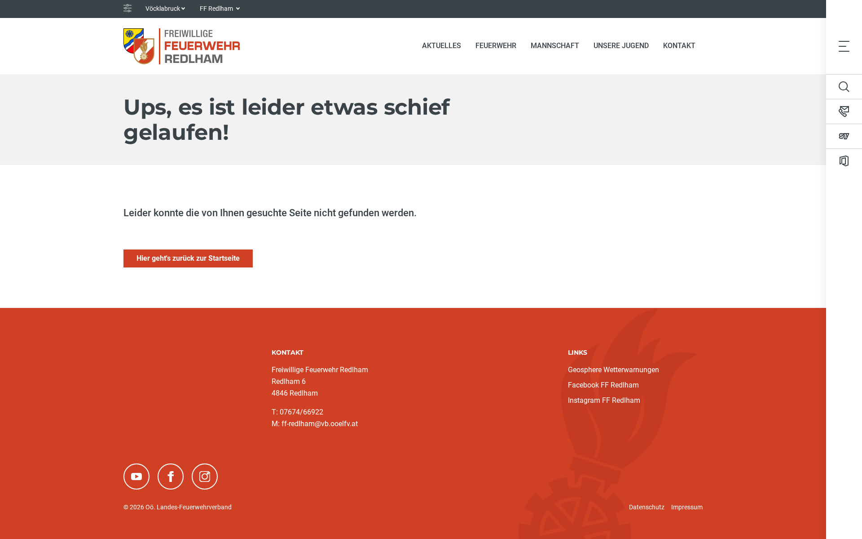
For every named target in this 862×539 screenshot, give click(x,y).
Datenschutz (646, 507)
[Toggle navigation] (844, 46)
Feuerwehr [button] (495, 45)
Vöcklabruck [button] (162, 8)
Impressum (687, 507)
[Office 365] (844, 161)
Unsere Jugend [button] (621, 45)
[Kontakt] (844, 111)
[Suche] (844, 87)
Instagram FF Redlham (604, 400)
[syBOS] (844, 136)
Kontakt (679, 45)
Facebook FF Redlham (603, 385)
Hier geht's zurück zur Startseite (188, 258)
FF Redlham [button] (217, 8)
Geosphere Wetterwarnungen (613, 369)
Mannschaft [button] (555, 45)
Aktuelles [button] (441, 45)
